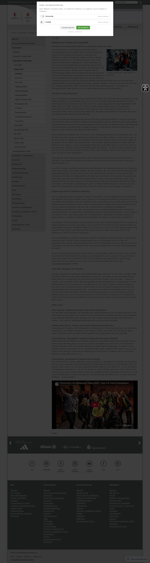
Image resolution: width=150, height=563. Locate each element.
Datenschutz (78, 31)
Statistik (48, 22)
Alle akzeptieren (83, 27)
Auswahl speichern (68, 27)
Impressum (71, 31)
